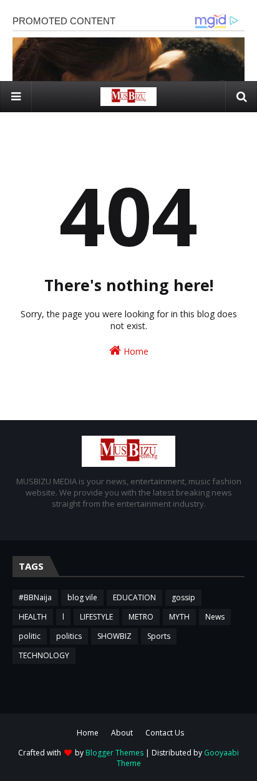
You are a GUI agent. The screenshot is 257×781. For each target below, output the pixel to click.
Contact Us (164, 732)
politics (69, 636)
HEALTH (33, 616)
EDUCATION (134, 597)
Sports (158, 636)
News (215, 616)
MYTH (179, 616)
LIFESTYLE (96, 616)
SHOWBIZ (114, 636)
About (122, 732)
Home (134, 351)
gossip (183, 597)
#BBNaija (35, 597)
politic (30, 636)
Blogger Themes (114, 752)
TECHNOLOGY (44, 655)
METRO (140, 616)
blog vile (82, 597)
